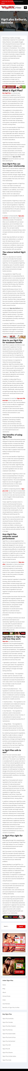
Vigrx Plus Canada (8, 1022)
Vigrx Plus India (7, 1060)
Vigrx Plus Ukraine (8, 1052)
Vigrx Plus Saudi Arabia (9, 1033)
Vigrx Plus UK (6, 1048)
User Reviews (6, 1003)
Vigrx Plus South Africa (9, 1037)
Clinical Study (6, 996)
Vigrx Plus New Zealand (9, 1026)
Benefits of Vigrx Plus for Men (11, 1007)
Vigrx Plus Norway (8, 1030)
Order (4, 1000)
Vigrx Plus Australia (8, 1018)
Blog (4, 988)
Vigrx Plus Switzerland (9, 1041)
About (4, 992)
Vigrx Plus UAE (7, 1045)
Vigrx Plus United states (9, 1056)
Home (4, 985)
